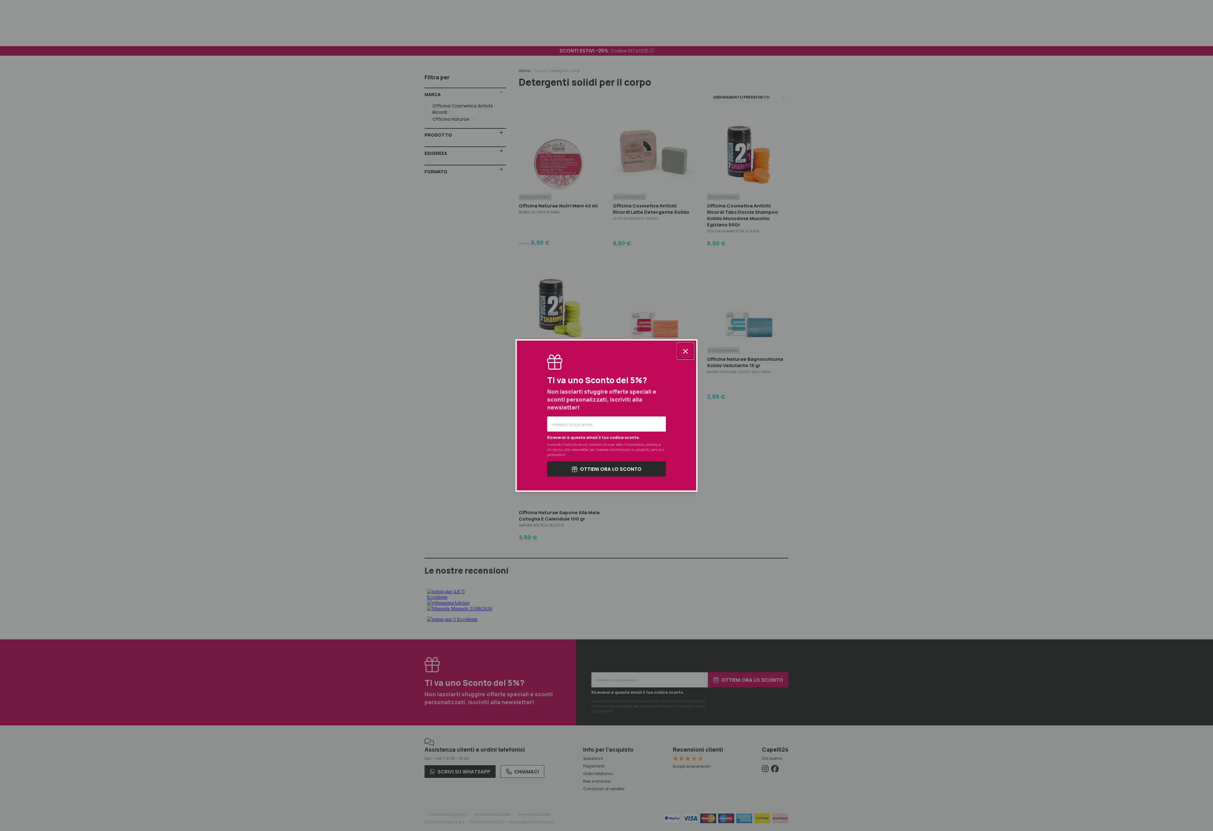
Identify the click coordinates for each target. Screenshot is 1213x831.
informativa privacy (641, 444)
